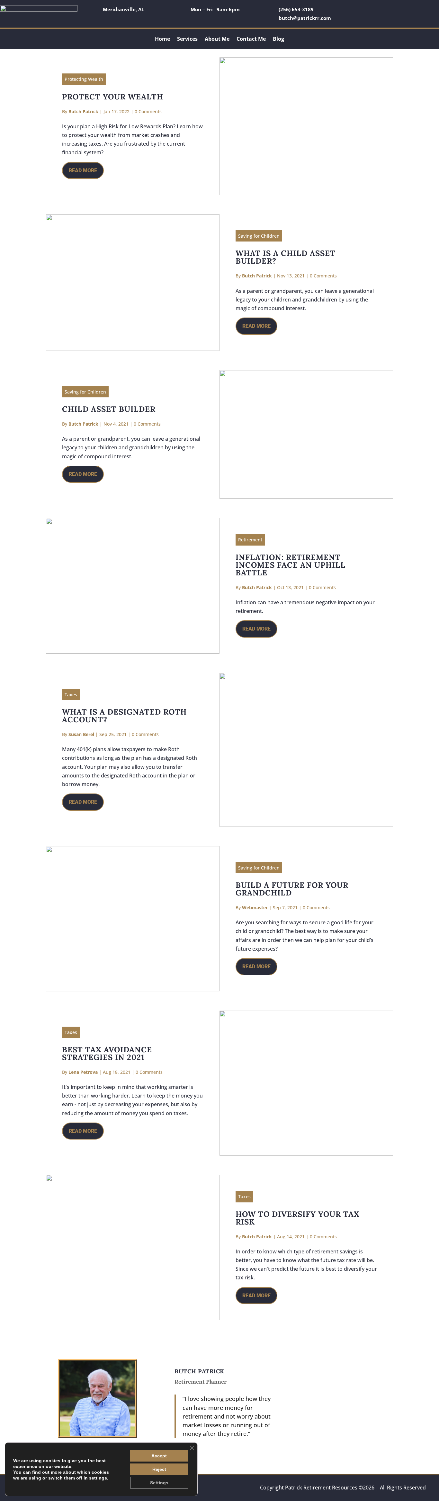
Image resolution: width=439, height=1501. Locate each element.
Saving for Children (259, 236)
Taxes (71, 694)
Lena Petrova (83, 1072)
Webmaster (255, 907)
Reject (159, 1469)
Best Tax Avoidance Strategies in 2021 (107, 1053)
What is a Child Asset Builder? (286, 257)
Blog (278, 39)
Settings (159, 1482)
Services (187, 39)
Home (162, 39)
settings (98, 1477)
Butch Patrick (83, 111)
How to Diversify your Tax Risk (298, 1218)
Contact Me (251, 39)
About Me (217, 39)
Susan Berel (81, 734)
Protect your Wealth (112, 97)
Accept (159, 1455)
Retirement (250, 540)
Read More (83, 170)
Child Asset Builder (109, 409)
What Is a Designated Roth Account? (124, 716)
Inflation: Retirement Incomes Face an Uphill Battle (290, 565)
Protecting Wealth (84, 79)
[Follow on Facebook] (356, 9)
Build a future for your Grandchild (292, 889)
